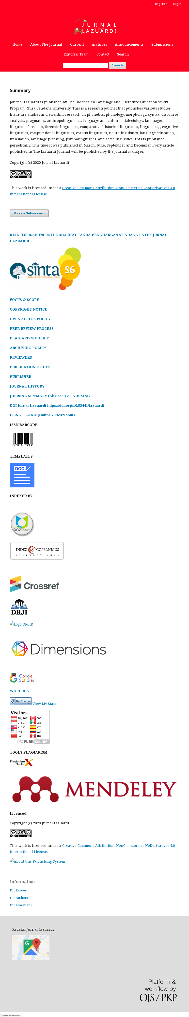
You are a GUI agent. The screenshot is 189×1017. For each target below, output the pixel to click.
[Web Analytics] (21, 703)
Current (77, 44)
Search (123, 54)
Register (161, 3)
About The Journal (46, 44)
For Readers (19, 890)
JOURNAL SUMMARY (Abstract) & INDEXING (50, 395)
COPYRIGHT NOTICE (28, 309)
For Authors (19, 897)
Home (17, 44)
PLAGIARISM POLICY (29, 338)
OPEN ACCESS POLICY (30, 318)
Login (177, 3)
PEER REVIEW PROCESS (32, 328)
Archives (99, 44)
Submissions (162, 44)
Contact (102, 54)
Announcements (129, 44)
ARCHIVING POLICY (28, 347)
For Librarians (21, 905)
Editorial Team (76, 54)
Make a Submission (29, 213)
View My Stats (44, 703)
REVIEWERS (21, 357)
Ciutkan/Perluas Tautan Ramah (10, 1015)
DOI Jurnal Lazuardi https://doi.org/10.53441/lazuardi (57, 405)
